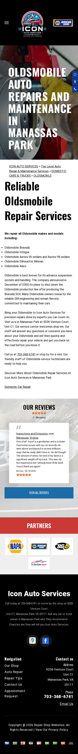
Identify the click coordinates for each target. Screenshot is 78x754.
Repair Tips (13, 678)
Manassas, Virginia (27, 437)
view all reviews (39, 492)
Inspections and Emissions (32, 433)
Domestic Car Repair (18, 387)
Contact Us (13, 684)
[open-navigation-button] (7, 22)
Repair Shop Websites (49, 725)
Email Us (66, 704)
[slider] (39, 413)
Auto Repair (14, 672)
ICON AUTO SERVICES (23, 166)
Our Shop (12, 666)
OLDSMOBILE (43, 175)
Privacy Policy (58, 729)
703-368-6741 (26, 354)
